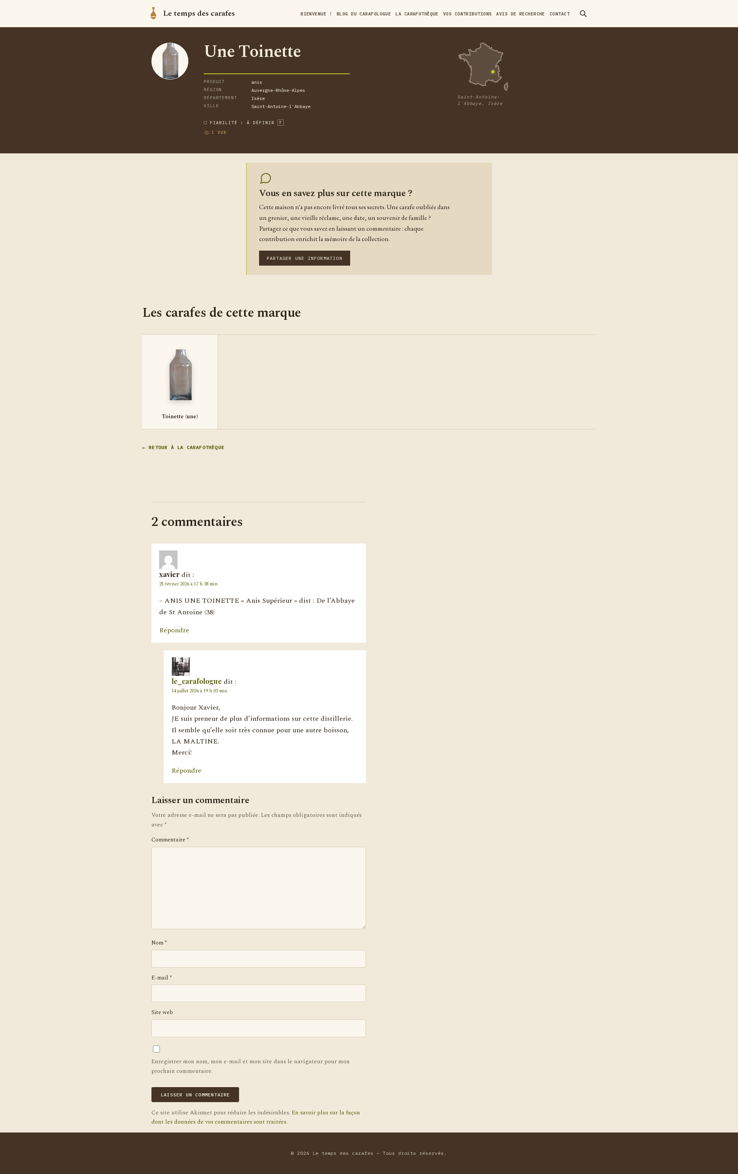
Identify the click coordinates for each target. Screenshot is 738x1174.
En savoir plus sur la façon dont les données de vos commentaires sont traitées (255, 1117)
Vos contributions (467, 14)
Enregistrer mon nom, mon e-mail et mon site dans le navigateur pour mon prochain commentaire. (250, 1066)
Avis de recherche (520, 14)
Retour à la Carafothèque (186, 447)
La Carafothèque (417, 14)
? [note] (280, 122)
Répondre (174, 630)
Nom (159, 943)
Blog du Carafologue (364, 14)
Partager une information (304, 258)
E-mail (161, 978)
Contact (560, 14)
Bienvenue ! (316, 14)
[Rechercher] (583, 13)
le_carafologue (196, 681)
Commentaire (170, 840)
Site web (162, 1012)
